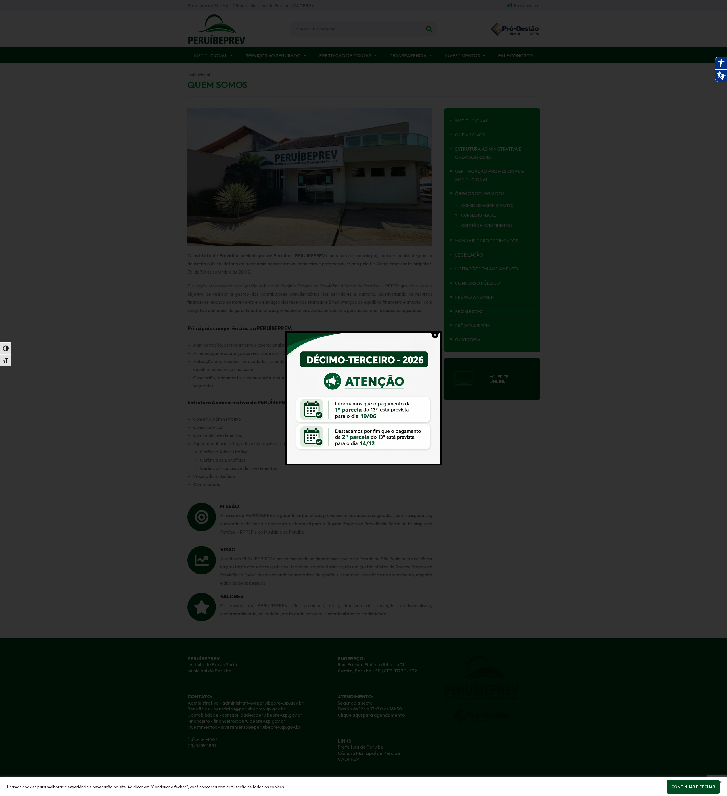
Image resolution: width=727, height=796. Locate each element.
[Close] (721, 781)
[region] (363, 786)
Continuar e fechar (693, 786)
